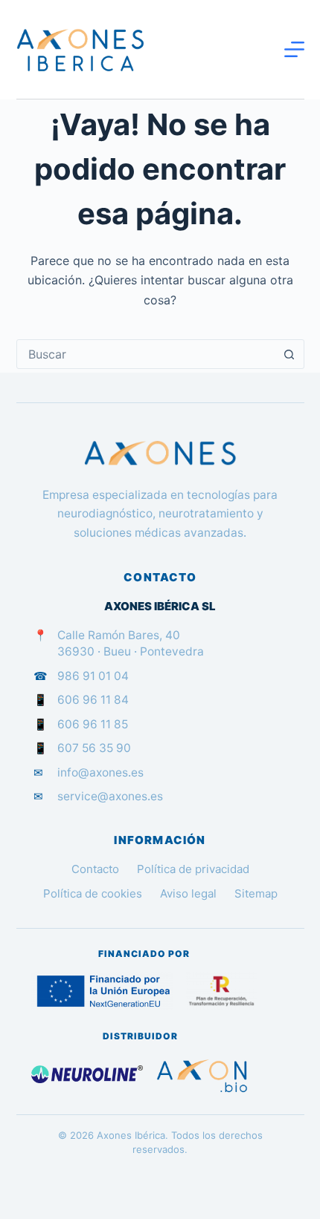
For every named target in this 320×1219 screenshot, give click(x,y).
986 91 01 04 (93, 676)
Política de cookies (92, 893)
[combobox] (146, 354)
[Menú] (294, 49)
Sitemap (256, 893)
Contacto (95, 869)
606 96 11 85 (92, 724)
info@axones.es (100, 772)
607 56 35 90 (94, 748)
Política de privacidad (193, 869)
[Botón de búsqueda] (289, 354)
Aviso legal (188, 893)
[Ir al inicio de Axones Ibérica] (160, 453)
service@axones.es (110, 796)
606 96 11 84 (93, 700)
